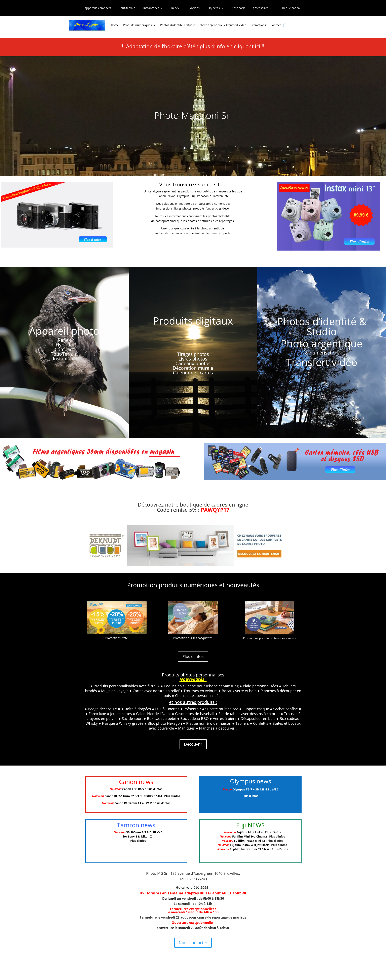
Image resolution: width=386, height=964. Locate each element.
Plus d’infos (154, 789)
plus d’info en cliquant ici (230, 46)
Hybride (64, 344)
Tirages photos (193, 354)
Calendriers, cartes (193, 372)
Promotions (258, 25)
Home (115, 25)
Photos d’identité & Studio (177, 25)
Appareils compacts (97, 8)
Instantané (64, 358)
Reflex (175, 8)
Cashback (238, 8)
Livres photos (193, 359)
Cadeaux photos (193, 363)
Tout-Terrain (64, 354)
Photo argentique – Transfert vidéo (222, 25)
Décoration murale (193, 368)
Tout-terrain (127, 8)
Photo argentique (321, 343)
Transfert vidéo (321, 362)
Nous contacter (193, 942)
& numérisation (321, 352)
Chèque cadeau (291, 8)
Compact (64, 349)
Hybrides (194, 8)
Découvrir (193, 744)
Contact (275, 25)
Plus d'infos (193, 656)
